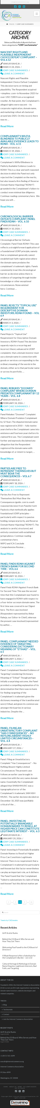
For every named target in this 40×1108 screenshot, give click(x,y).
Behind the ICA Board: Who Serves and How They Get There (18, 940)
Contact (6, 1014)
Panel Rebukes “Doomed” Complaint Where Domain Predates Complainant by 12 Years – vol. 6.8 (19, 392)
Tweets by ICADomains (9, 920)
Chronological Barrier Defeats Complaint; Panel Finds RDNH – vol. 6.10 (17, 219)
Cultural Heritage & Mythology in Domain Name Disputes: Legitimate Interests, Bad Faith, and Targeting (19, 966)
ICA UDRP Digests (29, 1086)
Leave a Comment (14, 73)
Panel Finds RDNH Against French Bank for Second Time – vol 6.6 (17, 566)
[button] (37, 13)
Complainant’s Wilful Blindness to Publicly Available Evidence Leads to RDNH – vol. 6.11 (19, 140)
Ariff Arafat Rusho (10, 933)
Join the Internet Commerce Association (18, 1019)
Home (6, 1086)
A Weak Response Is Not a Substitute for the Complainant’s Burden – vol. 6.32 (19, 957)
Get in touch (20, 1088)
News (20, 1086)
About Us (12, 1086)
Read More (7, 126)
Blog (5, 1005)
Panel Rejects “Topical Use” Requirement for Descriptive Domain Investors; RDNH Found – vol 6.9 (19, 310)
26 (31, 902)
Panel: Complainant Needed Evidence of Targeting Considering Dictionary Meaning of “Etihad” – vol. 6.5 (19, 646)
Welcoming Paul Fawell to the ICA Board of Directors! (20, 948)
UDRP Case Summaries (15, 70)
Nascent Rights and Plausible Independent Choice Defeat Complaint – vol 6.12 (18, 56)
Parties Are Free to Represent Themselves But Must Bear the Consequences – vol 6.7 (18, 472)
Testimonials (8, 1010)
